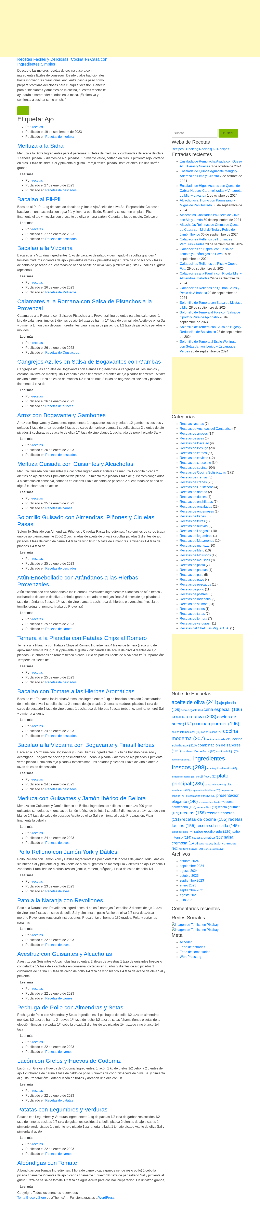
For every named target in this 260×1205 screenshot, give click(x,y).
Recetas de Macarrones (197, 540)
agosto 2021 (189, 895)
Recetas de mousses (195, 560)
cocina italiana (211, 732)
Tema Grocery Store (31, 1197)
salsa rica (206, 843)
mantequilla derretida (222, 768)
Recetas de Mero (192, 550)
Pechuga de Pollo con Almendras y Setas (70, 1007)
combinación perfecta (198, 751)
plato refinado (216, 784)
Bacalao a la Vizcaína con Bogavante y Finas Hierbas (86, 745)
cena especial (223, 709)
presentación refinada (212, 802)
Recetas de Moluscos (60, 292)
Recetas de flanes (193, 516)
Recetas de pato (191, 574)
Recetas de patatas (59, 1100)
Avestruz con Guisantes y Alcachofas (64, 954)
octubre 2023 (189, 875)
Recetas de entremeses (197, 511)
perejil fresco (206, 776)
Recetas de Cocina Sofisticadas (203, 472)
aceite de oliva (195, 702)
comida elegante (182, 759)
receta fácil (207, 807)
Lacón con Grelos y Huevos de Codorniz (69, 1061)
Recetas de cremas (194, 477)
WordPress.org (190, 956)
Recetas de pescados (61, 190)
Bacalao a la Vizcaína (45, 248)
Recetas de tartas (192, 613)
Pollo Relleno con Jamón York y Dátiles (67, 852)
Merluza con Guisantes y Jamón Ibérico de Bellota (81, 798)
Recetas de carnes (58, 508)
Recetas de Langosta (195, 531)
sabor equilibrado (213, 831)
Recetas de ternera (193, 618)
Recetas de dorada (193, 492)
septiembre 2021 (192, 890)
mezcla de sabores (183, 776)
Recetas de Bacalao (194, 443)
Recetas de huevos (194, 526)
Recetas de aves (57, 842)
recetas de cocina (205, 819)
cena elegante (192, 710)
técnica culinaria (214, 849)
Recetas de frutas (192, 521)
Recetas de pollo (192, 589)
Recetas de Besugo (194, 448)
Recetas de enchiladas (196, 501)
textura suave (191, 848)
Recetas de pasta (192, 565)
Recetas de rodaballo (195, 599)
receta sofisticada (217, 825)
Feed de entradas (192, 947)
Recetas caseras (192, 423)
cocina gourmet (216, 723)
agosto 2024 (189, 870)
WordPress (106, 1197)
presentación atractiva (201, 796)
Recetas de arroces (59, 406)
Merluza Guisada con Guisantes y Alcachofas (75, 464)
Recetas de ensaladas (196, 506)
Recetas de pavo (192, 579)
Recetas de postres (194, 594)
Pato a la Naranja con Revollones (60, 900)
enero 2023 (188, 885)
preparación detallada (205, 790)
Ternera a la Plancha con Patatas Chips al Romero (82, 638)
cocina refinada (219, 739)
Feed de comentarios (195, 952)
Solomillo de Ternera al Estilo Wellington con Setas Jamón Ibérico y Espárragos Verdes (209, 346)
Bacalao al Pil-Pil (38, 199)
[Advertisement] (122, 28)
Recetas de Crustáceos (62, 352)
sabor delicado (182, 832)
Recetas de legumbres (196, 535)
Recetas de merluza (59, 136)
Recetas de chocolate (195, 462)
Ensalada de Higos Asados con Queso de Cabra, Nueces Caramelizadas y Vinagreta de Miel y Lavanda (211, 190)
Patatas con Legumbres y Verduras (62, 1109)
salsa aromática (207, 837)
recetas (37, 127)
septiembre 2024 (192, 866)
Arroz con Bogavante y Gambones (61, 415)
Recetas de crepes (193, 482)
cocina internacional (186, 731)
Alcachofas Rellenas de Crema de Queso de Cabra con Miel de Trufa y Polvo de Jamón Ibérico (209, 229)
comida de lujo (227, 751)
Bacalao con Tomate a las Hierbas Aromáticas (75, 691)
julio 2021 (187, 900)
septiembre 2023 (192, 880)
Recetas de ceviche (194, 458)
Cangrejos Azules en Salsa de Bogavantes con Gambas (89, 362)
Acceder (186, 942)
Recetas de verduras (195, 623)
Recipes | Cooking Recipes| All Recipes (200, 149)
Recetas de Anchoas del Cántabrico (206, 428)
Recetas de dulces (193, 497)
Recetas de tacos (192, 609)
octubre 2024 (189, 861)
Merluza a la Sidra (40, 146)
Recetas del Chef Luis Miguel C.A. (204, 628)
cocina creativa (194, 716)
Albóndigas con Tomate (47, 1163)
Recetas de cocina (193, 467)
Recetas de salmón (194, 604)
